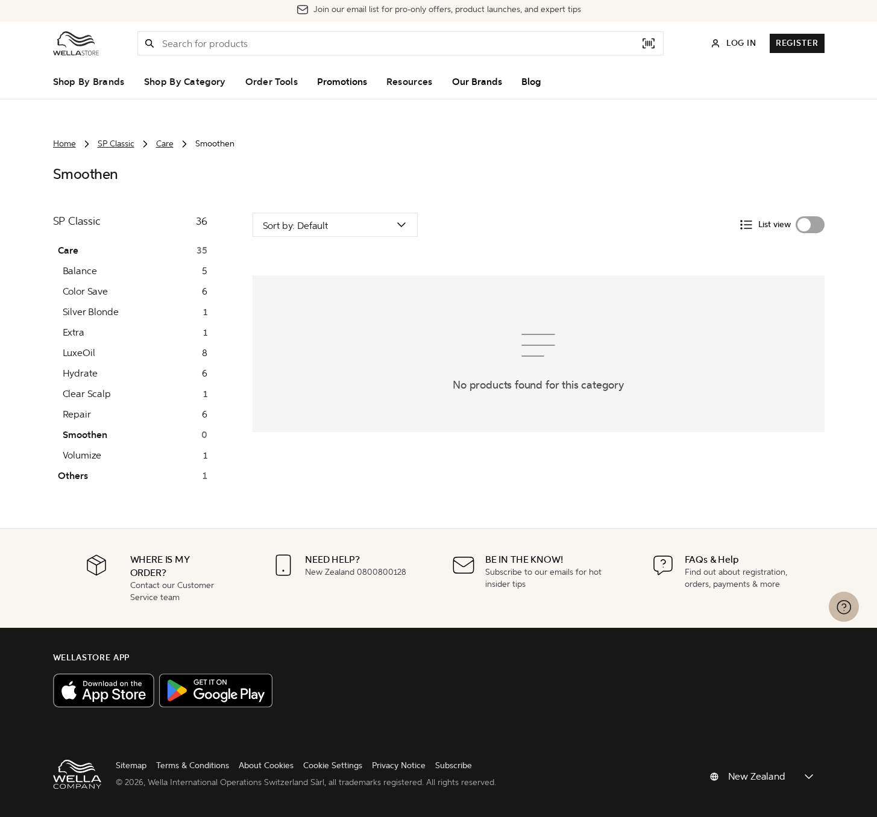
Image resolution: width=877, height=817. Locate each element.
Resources (409, 82)
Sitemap (131, 765)
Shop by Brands (89, 82)
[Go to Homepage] (76, 43)
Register (797, 43)
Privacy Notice (399, 765)
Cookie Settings (332, 765)
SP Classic (116, 144)
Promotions (342, 82)
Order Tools (271, 82)
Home (64, 144)
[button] (149, 43)
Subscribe (453, 765)
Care (165, 144)
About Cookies (266, 765)
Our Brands (477, 82)
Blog (531, 82)
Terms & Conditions (192, 765)
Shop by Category (185, 82)
